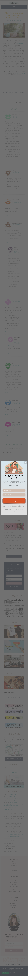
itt (19, 511)
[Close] (25, 462)
